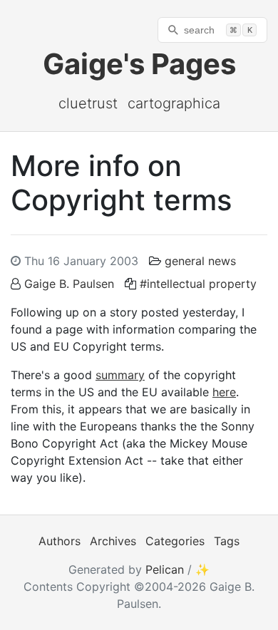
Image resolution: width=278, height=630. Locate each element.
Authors (59, 541)
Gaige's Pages (139, 63)
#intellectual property (198, 284)
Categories (175, 541)
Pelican (164, 569)
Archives (113, 541)
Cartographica (174, 103)
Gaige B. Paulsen (69, 284)
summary (120, 375)
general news (200, 261)
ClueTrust (88, 103)
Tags (227, 541)
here (224, 392)
